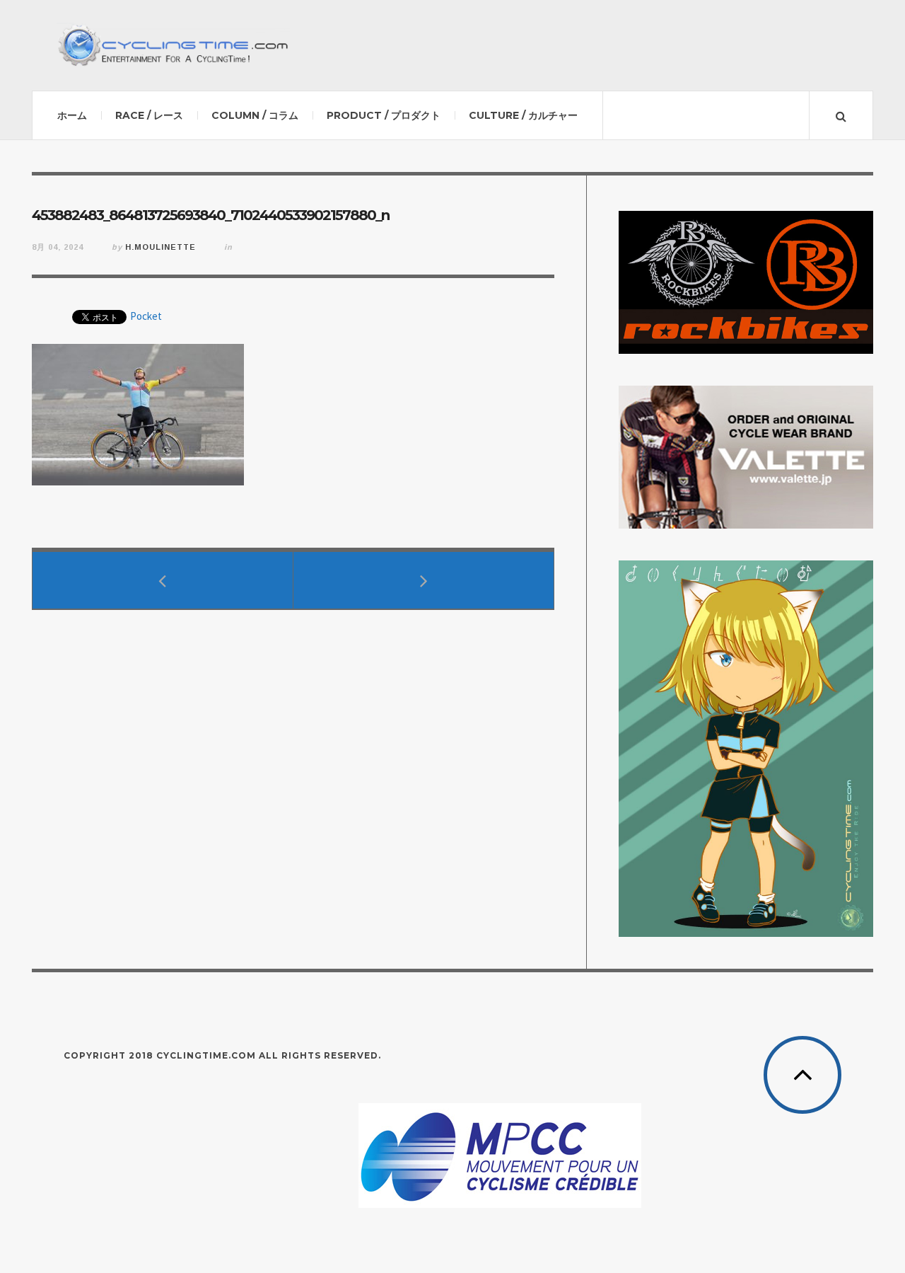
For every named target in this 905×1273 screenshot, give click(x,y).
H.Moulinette (160, 247)
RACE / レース (149, 115)
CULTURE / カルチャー (523, 115)
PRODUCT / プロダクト (383, 115)
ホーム (72, 115)
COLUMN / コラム (254, 115)
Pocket (146, 316)
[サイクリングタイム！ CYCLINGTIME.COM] (173, 45)
